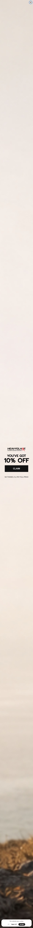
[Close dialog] (30, 2)
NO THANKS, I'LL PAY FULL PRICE (16, 477)
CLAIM (16, 468)
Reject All (13, 924)
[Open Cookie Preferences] (8, 924)
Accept (22, 924)
